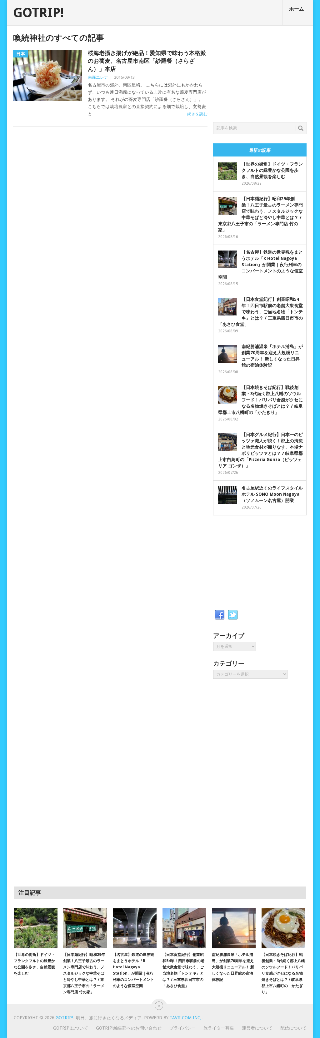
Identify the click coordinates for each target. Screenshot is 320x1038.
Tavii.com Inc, (186, 1017)
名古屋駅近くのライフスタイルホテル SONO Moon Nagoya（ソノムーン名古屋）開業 (272, 494)
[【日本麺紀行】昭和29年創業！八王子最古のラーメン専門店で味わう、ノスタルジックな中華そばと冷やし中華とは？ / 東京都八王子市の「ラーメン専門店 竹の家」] (85, 928)
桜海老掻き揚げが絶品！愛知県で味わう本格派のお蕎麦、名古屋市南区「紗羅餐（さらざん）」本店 (147, 61)
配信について (293, 1028)
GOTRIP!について (70, 1028)
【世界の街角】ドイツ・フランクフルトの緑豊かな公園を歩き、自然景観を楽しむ (272, 170)
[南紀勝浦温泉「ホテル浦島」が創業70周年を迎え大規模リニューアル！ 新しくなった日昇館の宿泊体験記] (234, 928)
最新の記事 (260, 150)
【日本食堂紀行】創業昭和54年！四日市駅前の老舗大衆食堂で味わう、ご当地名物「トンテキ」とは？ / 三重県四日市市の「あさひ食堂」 (260, 312)
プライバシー (182, 1028)
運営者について (257, 1028)
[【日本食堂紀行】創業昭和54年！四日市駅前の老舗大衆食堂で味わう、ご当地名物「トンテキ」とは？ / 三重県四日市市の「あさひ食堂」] (184, 928)
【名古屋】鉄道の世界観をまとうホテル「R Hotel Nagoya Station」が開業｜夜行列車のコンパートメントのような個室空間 (260, 265)
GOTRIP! (38, 12)
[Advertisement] (260, 72)
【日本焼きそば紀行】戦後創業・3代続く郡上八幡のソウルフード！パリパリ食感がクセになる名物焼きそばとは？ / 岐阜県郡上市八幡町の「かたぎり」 (260, 400)
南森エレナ (98, 77)
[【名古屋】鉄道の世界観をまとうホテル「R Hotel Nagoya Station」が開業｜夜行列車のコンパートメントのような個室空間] (135, 928)
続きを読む (197, 114)
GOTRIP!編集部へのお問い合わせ (129, 1028)
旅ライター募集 (218, 1028)
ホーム (296, 9)
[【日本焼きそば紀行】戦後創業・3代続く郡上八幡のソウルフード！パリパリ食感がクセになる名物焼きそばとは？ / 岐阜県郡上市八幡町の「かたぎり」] (283, 928)
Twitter (233, 615)
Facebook (220, 615)
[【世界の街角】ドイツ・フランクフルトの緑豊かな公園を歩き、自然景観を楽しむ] (36, 928)
